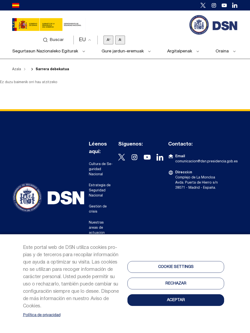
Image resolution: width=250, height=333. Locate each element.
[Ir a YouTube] (224, 5)
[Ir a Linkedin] (234, 5)
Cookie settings (176, 267)
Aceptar (176, 300)
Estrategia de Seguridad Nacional (100, 190)
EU (82, 40)
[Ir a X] (203, 5)
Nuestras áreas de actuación (97, 228)
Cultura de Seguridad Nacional (101, 169)
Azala (16, 69)
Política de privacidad (42, 315)
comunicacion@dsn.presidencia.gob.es (206, 161)
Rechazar (175, 283)
